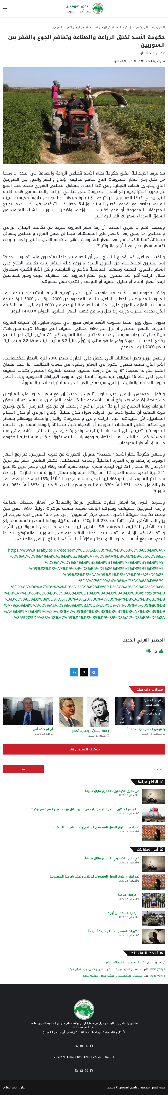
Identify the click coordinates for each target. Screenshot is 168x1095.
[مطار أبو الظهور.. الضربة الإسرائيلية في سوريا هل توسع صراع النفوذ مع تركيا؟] (153, 814)
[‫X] (84, 672)
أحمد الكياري (10, 1087)
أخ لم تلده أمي (42, 729)
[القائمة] (5, 10)
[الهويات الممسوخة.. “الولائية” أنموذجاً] (153, 936)
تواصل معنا (83, 1056)
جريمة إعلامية (128, 895)
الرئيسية (157, 27)
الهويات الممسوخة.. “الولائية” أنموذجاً (113, 931)
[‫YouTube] (81, 1046)
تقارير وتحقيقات (141, 27)
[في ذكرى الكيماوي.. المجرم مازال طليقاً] (153, 796)
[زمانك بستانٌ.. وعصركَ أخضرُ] (84, 712)
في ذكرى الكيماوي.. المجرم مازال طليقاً (112, 791)
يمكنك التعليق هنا (84, 749)
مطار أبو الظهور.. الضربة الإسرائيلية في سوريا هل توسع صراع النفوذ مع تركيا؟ (85, 809)
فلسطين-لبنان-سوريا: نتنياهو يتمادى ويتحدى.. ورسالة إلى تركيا (105, 969)
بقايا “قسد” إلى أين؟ (123, 913)
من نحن (97, 1056)
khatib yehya (157, 969)
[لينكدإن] (74, 672)
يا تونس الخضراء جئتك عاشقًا (142, 729)
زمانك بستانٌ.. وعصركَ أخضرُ (90, 731)
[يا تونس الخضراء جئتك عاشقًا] (140, 711)
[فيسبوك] (94, 672)
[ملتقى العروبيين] (84, 8)
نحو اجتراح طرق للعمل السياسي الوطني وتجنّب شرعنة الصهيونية (94, 827)
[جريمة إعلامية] (153, 900)
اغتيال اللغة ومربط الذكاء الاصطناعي (125, 962)
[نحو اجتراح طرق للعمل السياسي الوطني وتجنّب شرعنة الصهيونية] (153, 833)
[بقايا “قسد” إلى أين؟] (153, 918)
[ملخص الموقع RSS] (76, 1046)
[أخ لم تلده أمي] (28, 711)
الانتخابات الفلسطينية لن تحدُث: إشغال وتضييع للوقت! (112, 975)
